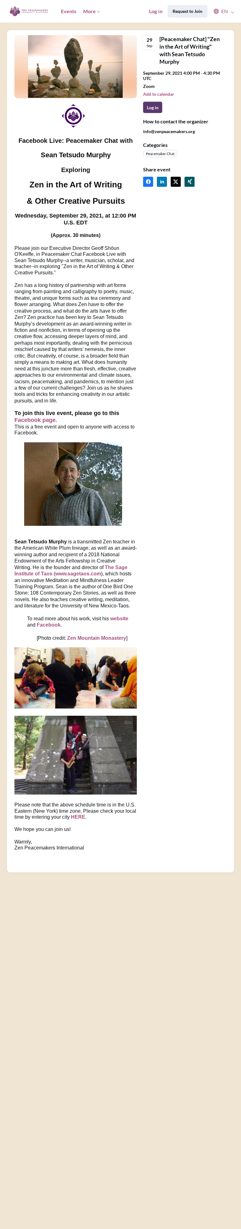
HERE (78, 817)
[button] (221, 11)
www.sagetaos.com (78, 573)
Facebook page (35, 420)
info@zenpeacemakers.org (169, 131)
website (119, 618)
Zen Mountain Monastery (96, 638)
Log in (156, 11)
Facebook (49, 625)
